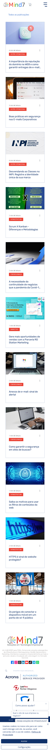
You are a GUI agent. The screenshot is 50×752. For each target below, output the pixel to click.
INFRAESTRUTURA (16, 219)
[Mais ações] (40, 50)
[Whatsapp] (37, 662)
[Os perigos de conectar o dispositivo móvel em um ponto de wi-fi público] (25, 583)
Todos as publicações (18, 14)
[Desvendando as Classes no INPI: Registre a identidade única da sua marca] (25, 143)
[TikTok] (30, 662)
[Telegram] (33, 662)
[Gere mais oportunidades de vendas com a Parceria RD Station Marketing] (25, 308)
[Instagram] (16, 662)
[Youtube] (26, 662)
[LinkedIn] (23, 662)
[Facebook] (12, 662)
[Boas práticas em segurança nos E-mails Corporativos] (25, 88)
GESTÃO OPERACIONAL (18, 54)
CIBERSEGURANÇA (16, 274)
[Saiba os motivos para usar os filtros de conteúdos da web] (25, 473)
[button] (30, 4)
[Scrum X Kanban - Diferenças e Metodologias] (25, 198)
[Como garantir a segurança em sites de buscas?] (25, 418)
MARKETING (14, 329)
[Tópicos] (19, 662)
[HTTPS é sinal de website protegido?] (25, 528)
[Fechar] (46, 726)
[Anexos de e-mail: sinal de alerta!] (25, 363)
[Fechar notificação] (46, 704)
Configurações (24, 747)
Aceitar (24, 741)
